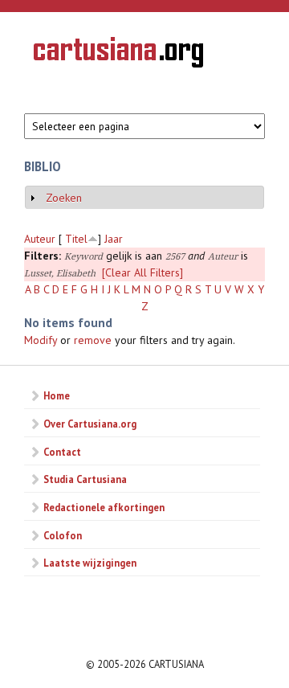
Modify (40, 340)
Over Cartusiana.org (89, 423)
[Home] (118, 54)
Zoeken (64, 197)
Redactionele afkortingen (104, 507)
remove (93, 340)
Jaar (113, 238)
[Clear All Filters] (142, 272)
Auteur (39, 238)
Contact (62, 451)
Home (56, 395)
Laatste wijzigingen (89, 562)
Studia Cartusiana (85, 479)
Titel (76, 238)
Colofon (62, 535)
